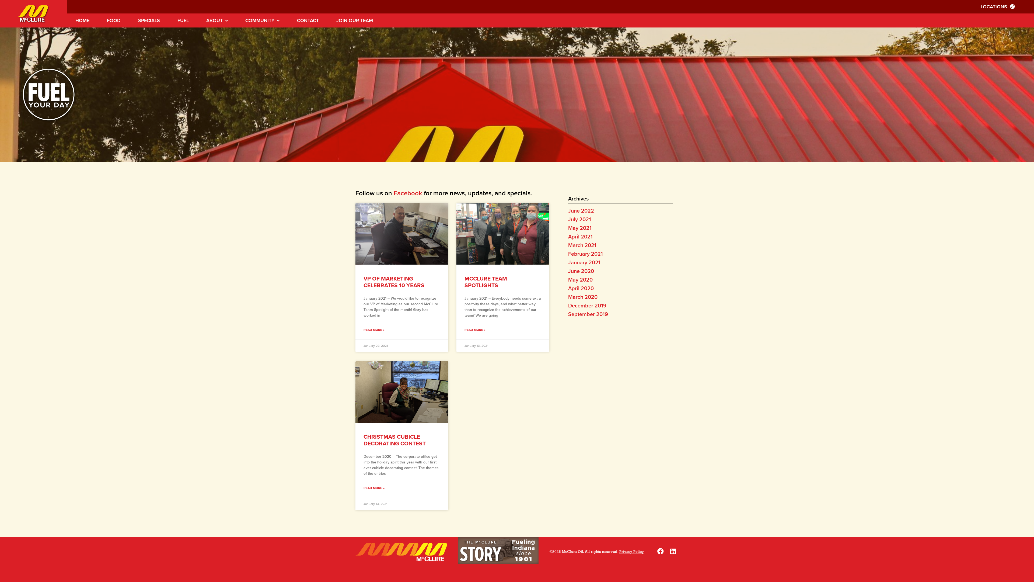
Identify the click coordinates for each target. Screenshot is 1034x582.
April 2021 (580, 237)
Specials (149, 20)
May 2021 (580, 228)
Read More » (374, 330)
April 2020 (581, 288)
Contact (308, 20)
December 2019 (587, 306)
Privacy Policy (631, 552)
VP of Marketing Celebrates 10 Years (394, 282)
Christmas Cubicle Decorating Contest (395, 440)
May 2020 (580, 280)
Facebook (408, 193)
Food (114, 20)
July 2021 (579, 219)
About (214, 20)
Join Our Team (354, 20)
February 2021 (585, 254)
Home (82, 20)
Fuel (183, 20)
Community (259, 20)
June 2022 (581, 211)
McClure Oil (34, 14)
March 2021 (582, 245)
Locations (994, 7)
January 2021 (584, 262)
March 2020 (583, 297)
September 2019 (588, 314)
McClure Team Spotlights (485, 282)
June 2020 (581, 271)
